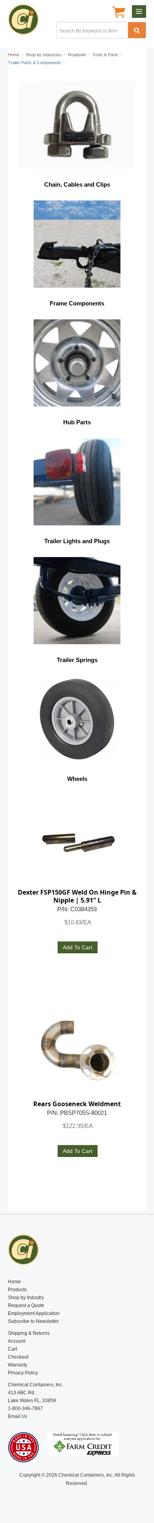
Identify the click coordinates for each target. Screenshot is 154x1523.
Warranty (17, 1365)
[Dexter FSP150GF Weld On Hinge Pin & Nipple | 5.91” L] (77, 839)
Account (16, 1341)
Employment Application (34, 1313)
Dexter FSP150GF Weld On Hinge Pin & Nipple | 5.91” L (77, 896)
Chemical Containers (26, 22)
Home (14, 1281)
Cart (12, 1349)
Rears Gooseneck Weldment (77, 1103)
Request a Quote (26, 1305)
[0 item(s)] (118, 13)
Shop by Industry (26, 1297)
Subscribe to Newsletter (33, 1321)
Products (17, 1289)
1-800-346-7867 (25, 1408)
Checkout (18, 1357)
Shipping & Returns (29, 1333)
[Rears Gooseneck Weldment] (77, 1051)
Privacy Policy (23, 1373)
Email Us (17, 1416)
